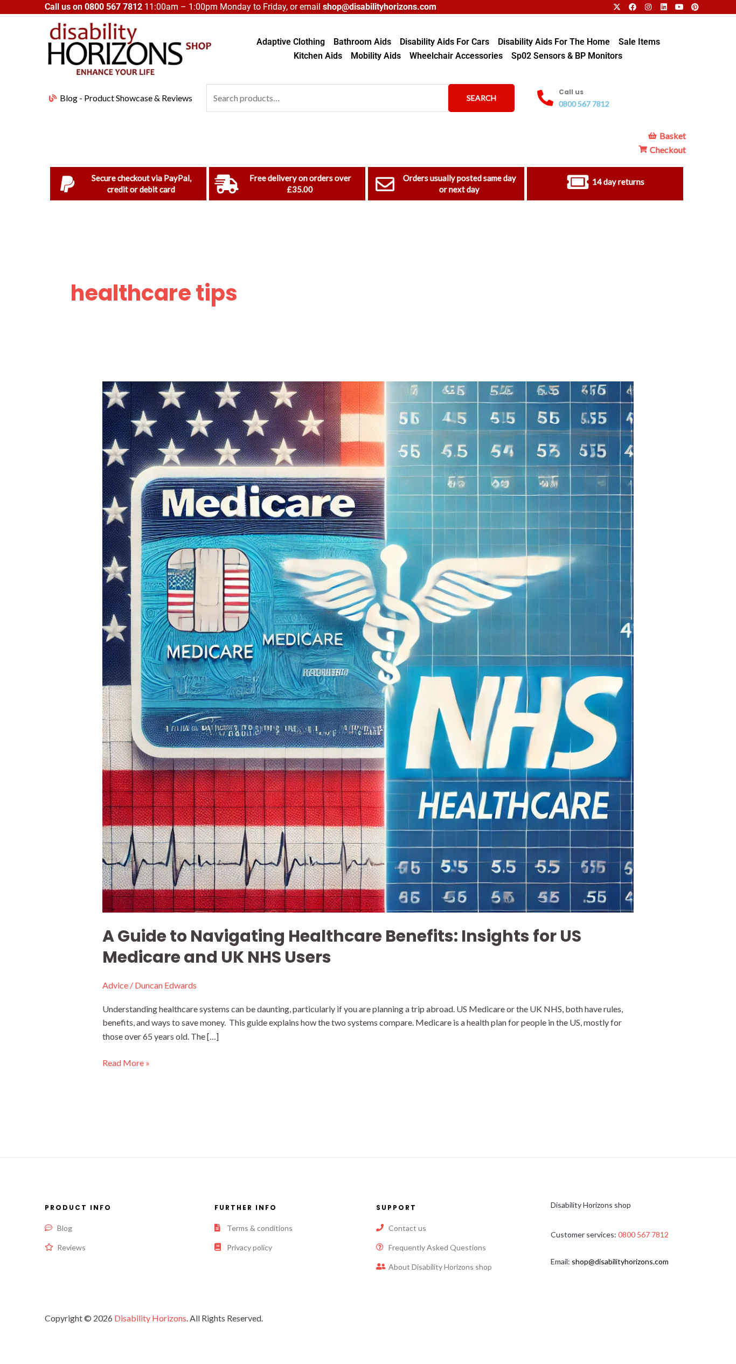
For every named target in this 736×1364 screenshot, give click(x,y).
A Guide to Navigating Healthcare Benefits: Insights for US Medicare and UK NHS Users (341, 946)
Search (481, 97)
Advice (115, 985)
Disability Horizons (150, 1318)
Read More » (126, 1062)
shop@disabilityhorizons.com (620, 1261)
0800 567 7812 (113, 7)
